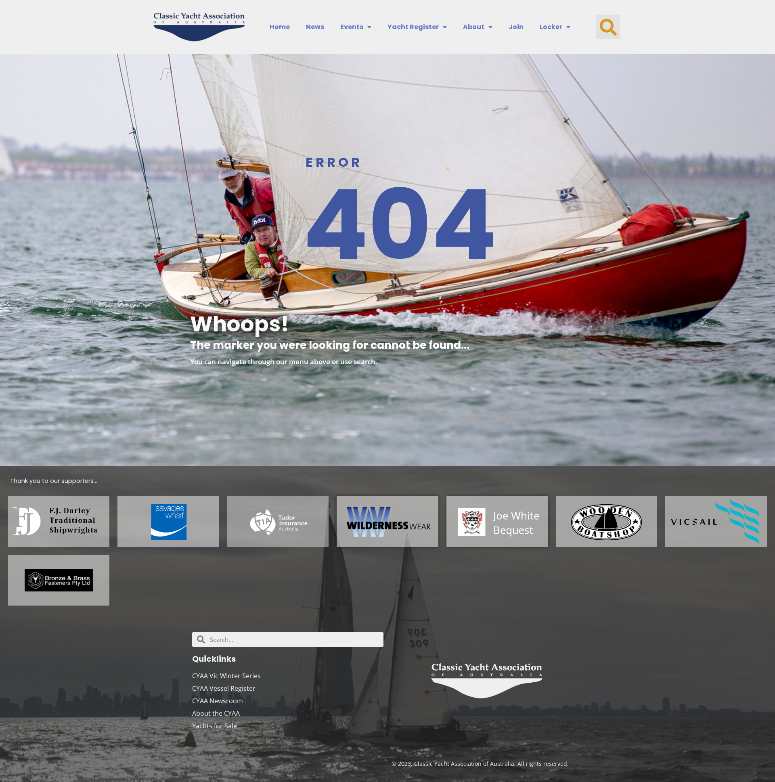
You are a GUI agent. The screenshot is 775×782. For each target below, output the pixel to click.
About (473, 27)
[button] (608, 27)
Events (351, 27)
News (315, 27)
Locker (551, 27)
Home (280, 27)
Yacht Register (413, 27)
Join (516, 27)
